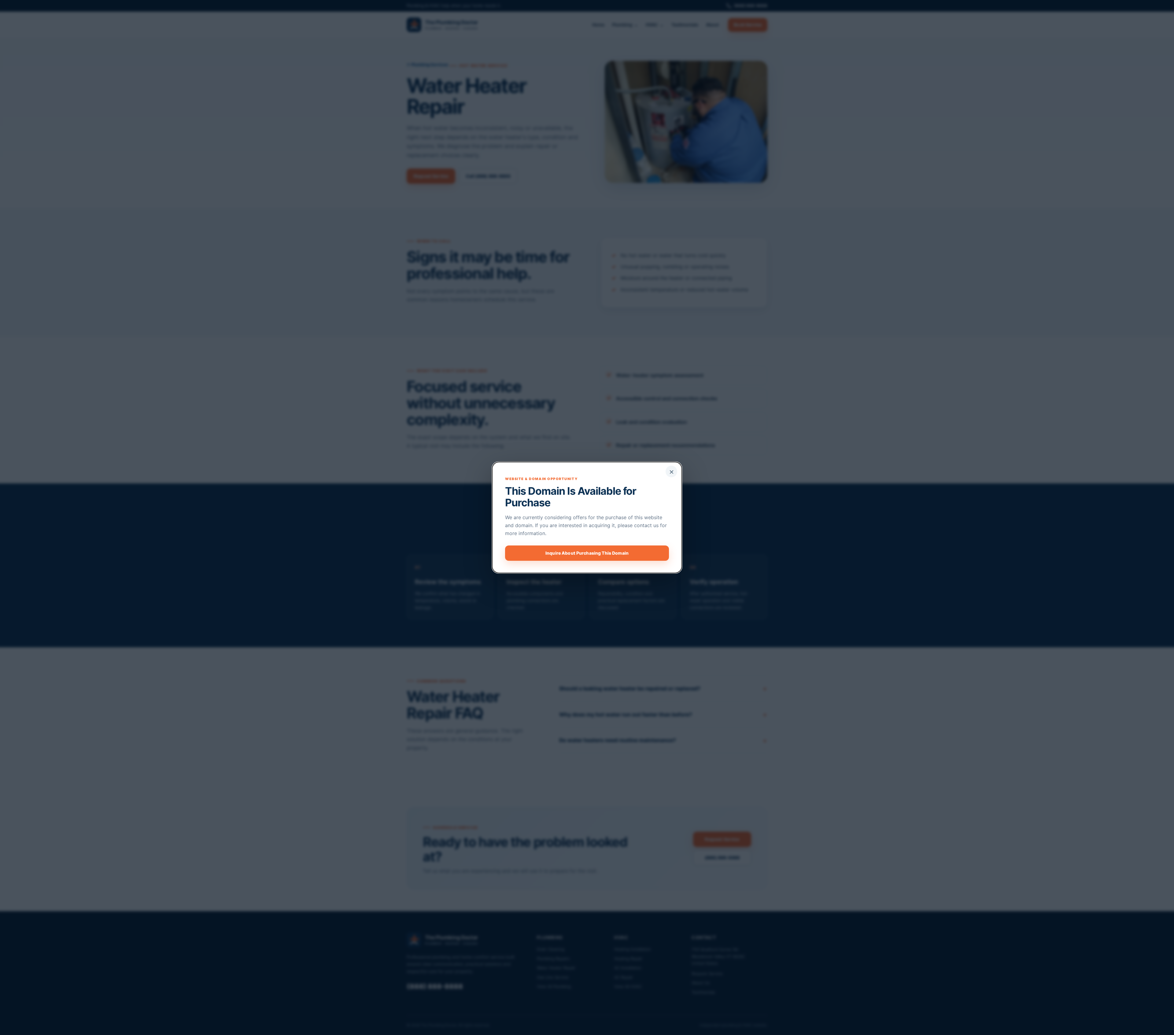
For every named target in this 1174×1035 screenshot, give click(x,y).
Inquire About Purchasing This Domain (587, 553)
